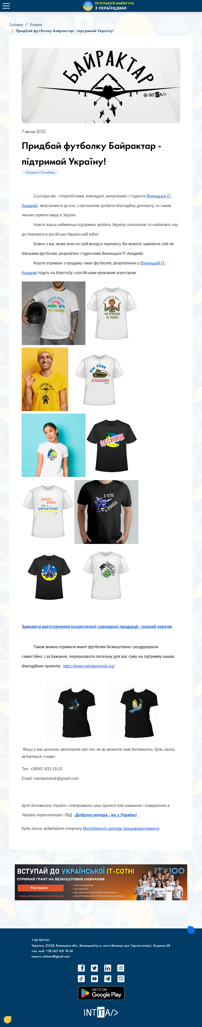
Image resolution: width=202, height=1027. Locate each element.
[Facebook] (81, 968)
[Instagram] (120, 968)
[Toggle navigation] (6, 6)
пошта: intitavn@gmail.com (51, 956)
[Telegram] (107, 978)
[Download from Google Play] (101, 993)
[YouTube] (94, 978)
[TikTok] (81, 978)
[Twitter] (94, 968)
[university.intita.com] (101, 882)
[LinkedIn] (107, 968)
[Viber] (120, 978)
